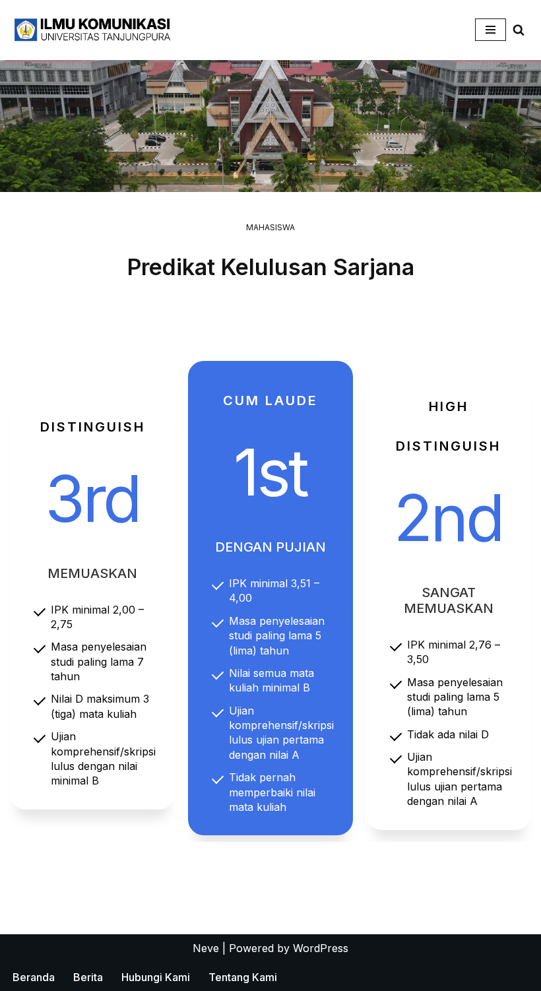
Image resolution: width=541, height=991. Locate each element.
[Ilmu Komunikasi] (92, 30)
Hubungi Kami (155, 977)
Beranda (34, 977)
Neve (206, 948)
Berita (88, 977)
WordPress (320, 948)
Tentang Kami (242, 977)
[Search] (519, 30)
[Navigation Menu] (490, 29)
